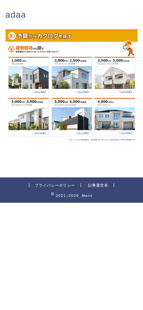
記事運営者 (98, 185)
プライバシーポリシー (55, 185)
